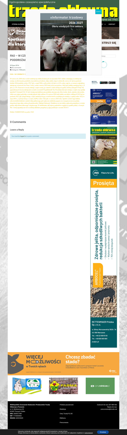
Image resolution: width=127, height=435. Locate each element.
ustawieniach (89, 433)
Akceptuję (103, 432)
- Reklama (62, 418)
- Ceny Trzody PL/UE (66, 413)
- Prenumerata (63, 422)
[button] (103, 106)
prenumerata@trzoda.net (109, 409)
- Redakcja (62, 409)
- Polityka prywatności (66, 405)
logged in (23, 136)
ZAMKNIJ (98, 11)
